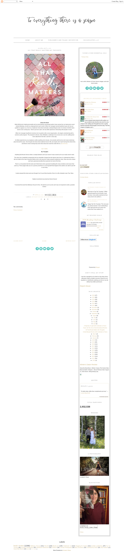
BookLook (56, 546)
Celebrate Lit (67, 546)
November (94, 309)
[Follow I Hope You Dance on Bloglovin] (88, 240)
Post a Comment (18, 210)
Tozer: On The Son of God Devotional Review (95, 328)
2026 (93, 295)
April (94, 323)
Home (27, 40)
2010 (93, 360)
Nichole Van (88, 132)
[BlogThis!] (50, 195)
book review (48, 197)
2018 (93, 344)
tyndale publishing (96, 546)
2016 (93, 348)
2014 (93, 352)
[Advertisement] (45, 225)
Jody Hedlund (104, 547)
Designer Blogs (67, 550)
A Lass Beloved (89, 130)
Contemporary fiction (92, 547)
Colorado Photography (66, 547)
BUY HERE (45, 148)
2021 (93, 305)
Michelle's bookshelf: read (95, 99)
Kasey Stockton (89, 139)
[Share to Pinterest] (55, 195)
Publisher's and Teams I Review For (63, 40)
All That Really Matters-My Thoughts (95, 330)
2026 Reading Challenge (92, 219)
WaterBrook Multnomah (42, 547)
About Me (39, 40)
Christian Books (84, 177)
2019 (93, 342)
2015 (93, 350)
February (94, 336)
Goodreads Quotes (103, 396)
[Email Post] (45, 195)
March (94, 334)
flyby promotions (79, 547)
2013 (93, 354)
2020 (93, 340)
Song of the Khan (89, 109)
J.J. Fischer (88, 111)
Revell (46, 546)
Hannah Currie (89, 104)
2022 (93, 303)
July (94, 317)
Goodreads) (64, 143)
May (94, 321)
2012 (93, 356)
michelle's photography (27, 547)
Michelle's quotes (87, 386)
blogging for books (81, 546)
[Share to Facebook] (53, 195)
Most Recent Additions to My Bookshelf (97, 200)
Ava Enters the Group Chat (92, 117)
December (94, 307)
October (94, 311)
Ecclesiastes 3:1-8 (91, 40)
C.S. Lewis (33, 549)
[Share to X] (52, 195)
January (94, 338)
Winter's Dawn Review (88, 365)
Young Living (84, 57)
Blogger (98, 267)
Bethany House (37, 197)
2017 (93, 346)
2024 (93, 299)
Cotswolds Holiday (90, 137)
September (94, 313)
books (27, 549)
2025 (93, 297)
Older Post (18, 241)
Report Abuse (85, 286)
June (94, 319)
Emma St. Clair (89, 118)
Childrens (54, 547)
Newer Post (71, 241)
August (94, 315)
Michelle (89, 222)
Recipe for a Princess (90, 102)
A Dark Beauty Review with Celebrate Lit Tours (95, 332)
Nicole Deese (58, 197)
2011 (93, 358)
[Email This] (48, 195)
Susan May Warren (19, 549)
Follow (81, 532)
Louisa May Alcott (85, 393)
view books (101, 229)
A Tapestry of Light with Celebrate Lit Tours (95, 326)
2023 (93, 301)
